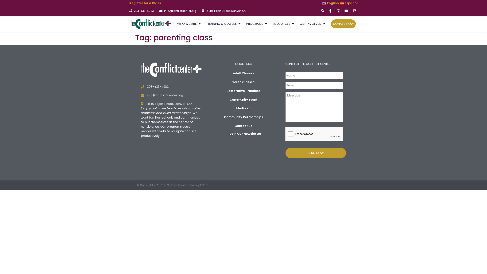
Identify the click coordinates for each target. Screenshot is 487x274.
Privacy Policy (199, 185)
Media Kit (243, 108)
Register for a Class (145, 3)
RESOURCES (281, 24)
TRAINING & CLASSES (221, 24)
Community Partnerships (243, 117)
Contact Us (243, 126)
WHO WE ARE (187, 24)
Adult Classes (243, 73)
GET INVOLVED (310, 24)
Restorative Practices (243, 91)
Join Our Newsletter (245, 133)
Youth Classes (243, 82)
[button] (323, 11)
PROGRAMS (254, 24)
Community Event (243, 99)
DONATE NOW (343, 24)
